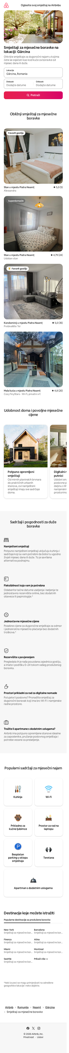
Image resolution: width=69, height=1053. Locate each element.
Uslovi (40, 1037)
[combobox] (33, 74)
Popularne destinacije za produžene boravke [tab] (27, 919)
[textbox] (18, 85)
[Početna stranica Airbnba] (6, 5)
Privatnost (28, 1037)
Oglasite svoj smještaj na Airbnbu (41, 5)
